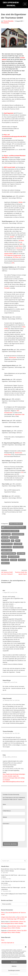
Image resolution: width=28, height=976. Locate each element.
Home (2, 940)
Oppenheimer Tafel (19, 414)
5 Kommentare (5, 22)
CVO (22, 472)
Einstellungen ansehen (14, 970)
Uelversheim (19, 248)
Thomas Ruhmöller (9, 21)
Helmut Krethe (5, 540)
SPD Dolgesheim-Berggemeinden (12, 255)
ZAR (13, 263)
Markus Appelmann (18, 547)
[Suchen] (25, 860)
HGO (13, 540)
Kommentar (6, 823)
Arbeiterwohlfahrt (8, 253)
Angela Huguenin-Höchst (16, 523)
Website (5, 817)
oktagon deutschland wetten (8, 917)
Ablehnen (14, 966)
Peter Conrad (21, 553)
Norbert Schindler (6, 550)
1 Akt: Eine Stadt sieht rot (7, 942)
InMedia (20, 202)
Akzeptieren (14, 962)
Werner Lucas (5, 563)
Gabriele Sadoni (6, 534)
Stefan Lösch (5, 559)
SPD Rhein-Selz (17, 257)
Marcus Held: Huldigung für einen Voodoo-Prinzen (13, 893)
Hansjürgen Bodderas (17, 534)
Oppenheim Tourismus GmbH (8, 553)
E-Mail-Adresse (7, 810)
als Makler (21, 240)
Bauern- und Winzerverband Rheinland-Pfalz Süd (13, 527)
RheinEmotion (12, 357)
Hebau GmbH (5, 537)
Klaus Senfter (17, 543)
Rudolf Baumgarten (13, 556)
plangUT (12, 236)
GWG (21, 244)
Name (4, 804)
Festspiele (6, 288)
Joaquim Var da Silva (7, 543)
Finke (4, 755)
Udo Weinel (13, 559)
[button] (25, 947)
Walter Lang (22, 559)
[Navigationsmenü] (25, 4)
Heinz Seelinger (14, 537)
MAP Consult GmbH (6, 547)
